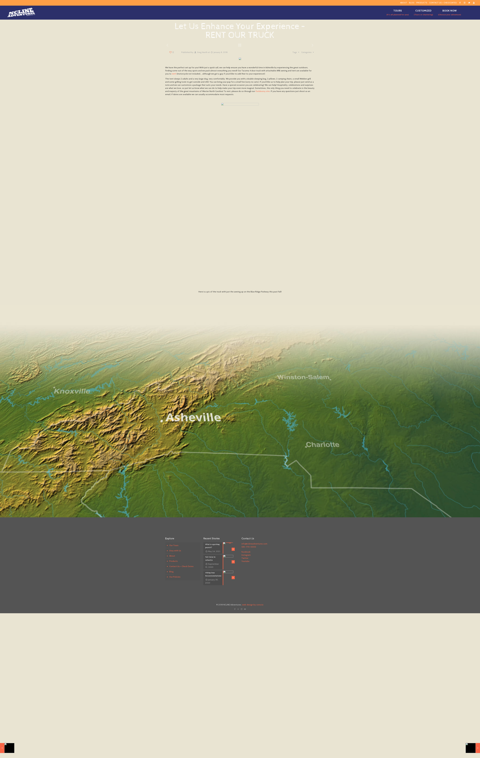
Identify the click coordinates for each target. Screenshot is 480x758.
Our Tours (173, 545)
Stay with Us (175, 551)
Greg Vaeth (202, 52)
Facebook (246, 552)
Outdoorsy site (263, 91)
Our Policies (174, 577)
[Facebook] (235, 609)
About (403, 3)
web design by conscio (253, 605)
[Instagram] (241, 609)
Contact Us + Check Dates (443, 3)
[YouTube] (238, 609)
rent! (174, 74)
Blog (411, 3)
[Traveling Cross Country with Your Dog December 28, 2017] (7, 748)
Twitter (245, 558)
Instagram (246, 555)
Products (421, 3)
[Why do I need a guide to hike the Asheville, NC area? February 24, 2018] (473, 748)
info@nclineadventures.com (254, 544)
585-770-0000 (249, 547)
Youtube (246, 561)
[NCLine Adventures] (21, 12)
